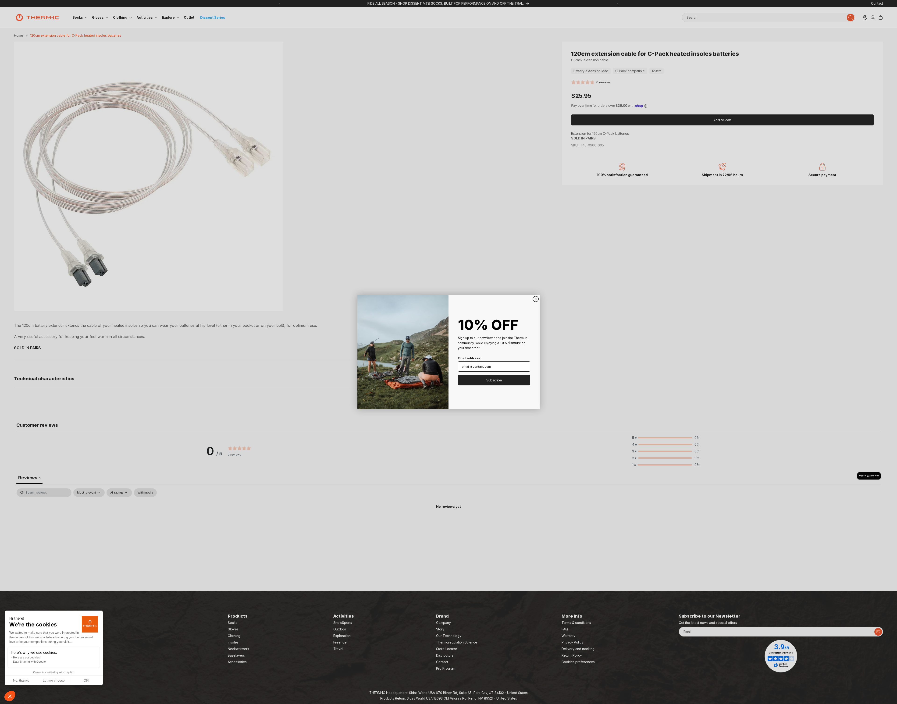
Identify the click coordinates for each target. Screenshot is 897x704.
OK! (86, 680)
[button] (9, 696)
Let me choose (54, 680)
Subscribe (494, 380)
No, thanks (21, 680)
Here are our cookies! (26, 657)
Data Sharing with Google (29, 661)
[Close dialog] (535, 299)
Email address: (469, 358)
